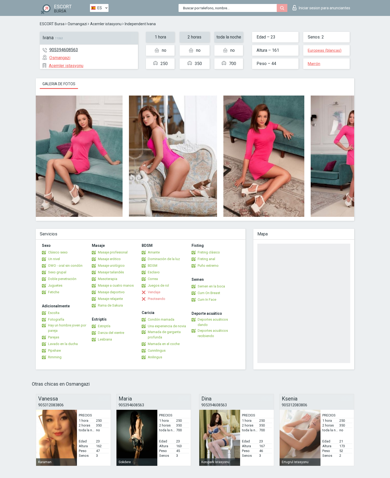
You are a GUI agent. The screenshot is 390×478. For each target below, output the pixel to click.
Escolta (53, 313)
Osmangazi (77, 24)
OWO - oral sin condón (65, 266)
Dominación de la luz (164, 259)
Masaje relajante (110, 299)
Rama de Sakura (110, 305)
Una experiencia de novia (167, 326)
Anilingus (155, 357)
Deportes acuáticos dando (213, 322)
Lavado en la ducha (63, 344)
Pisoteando (156, 299)
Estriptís (104, 326)
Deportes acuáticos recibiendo (213, 333)
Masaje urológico (111, 266)
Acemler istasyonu (106, 24)
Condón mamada (161, 319)
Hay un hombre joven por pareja (67, 328)
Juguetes (55, 285)
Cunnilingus (157, 350)
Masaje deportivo (111, 292)
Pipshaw (54, 350)
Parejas (53, 337)
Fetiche (53, 292)
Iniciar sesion (324, 8)
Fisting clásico (209, 252)
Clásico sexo (58, 252)
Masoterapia (107, 279)
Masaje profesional (113, 252)
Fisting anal (206, 259)
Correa (153, 279)
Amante (154, 252)
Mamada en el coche (164, 344)
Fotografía (56, 319)
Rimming (55, 357)
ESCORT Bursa (52, 24)
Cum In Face (207, 300)
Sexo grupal (57, 272)
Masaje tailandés (111, 272)
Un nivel (54, 259)
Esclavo (154, 272)
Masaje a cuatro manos (116, 285)
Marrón (314, 63)
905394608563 (63, 49)
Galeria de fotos (58, 84)
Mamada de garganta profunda (164, 334)
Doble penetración (62, 279)
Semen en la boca (211, 286)
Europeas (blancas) (324, 50)
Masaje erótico (109, 259)
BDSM (152, 266)
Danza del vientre (111, 333)
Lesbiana (105, 339)
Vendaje (154, 292)
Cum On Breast (209, 293)
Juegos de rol (158, 285)
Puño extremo (208, 266)
